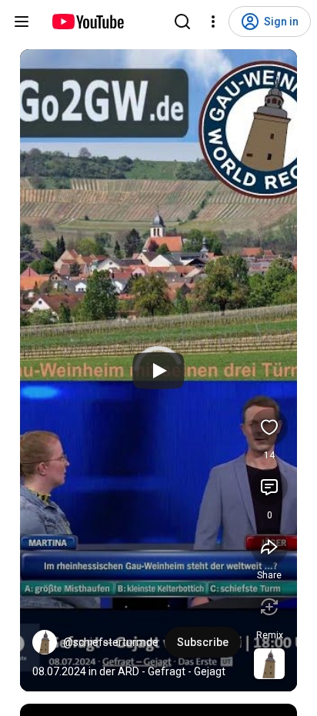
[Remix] (269, 606)
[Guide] (21, 21)
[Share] (269, 546)
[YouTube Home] (87, 21)
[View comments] (269, 486)
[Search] (182, 21)
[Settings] (213, 21)
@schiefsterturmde (110, 642)
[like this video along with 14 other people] (269, 426)
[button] (44, 642)
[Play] (158, 370)
